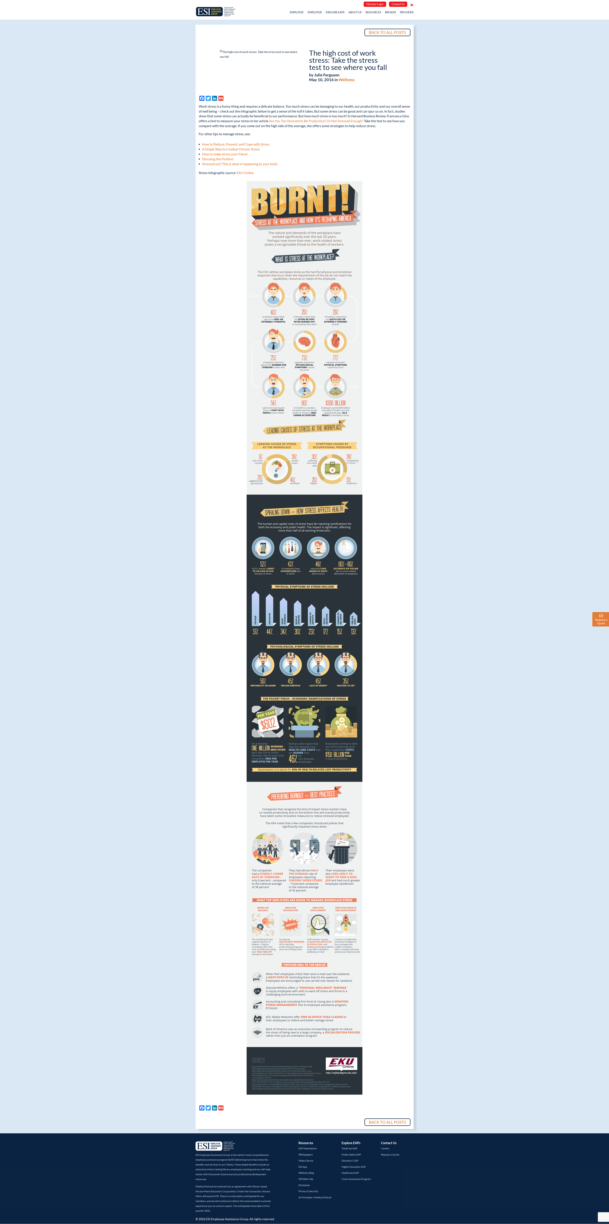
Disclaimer (304, 1185)
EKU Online (245, 173)
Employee (297, 12)
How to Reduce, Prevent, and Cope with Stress (235, 144)
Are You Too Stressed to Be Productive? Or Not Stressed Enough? (316, 121)
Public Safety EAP (351, 1154)
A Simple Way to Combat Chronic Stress (231, 149)
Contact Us (398, 4)
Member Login (374, 4)
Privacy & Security (308, 1191)
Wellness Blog (306, 1172)
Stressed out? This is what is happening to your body (240, 164)
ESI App (302, 1166)
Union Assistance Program (356, 1178)
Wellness (347, 79)
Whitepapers (305, 1154)
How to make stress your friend (224, 154)
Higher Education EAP (354, 1166)
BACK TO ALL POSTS (387, 32)
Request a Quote (390, 1154)
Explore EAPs (335, 12)
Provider (407, 12)
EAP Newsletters (307, 1148)
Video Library (305, 1160)
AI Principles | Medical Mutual (314, 1197)
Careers (385, 1148)
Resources (373, 12)
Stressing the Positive (217, 159)
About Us (355, 12)
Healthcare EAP (350, 1172)
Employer (315, 12)
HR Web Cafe (305, 1178)
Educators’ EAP (350, 1160)
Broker (390, 12)
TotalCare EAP (349, 1148)
